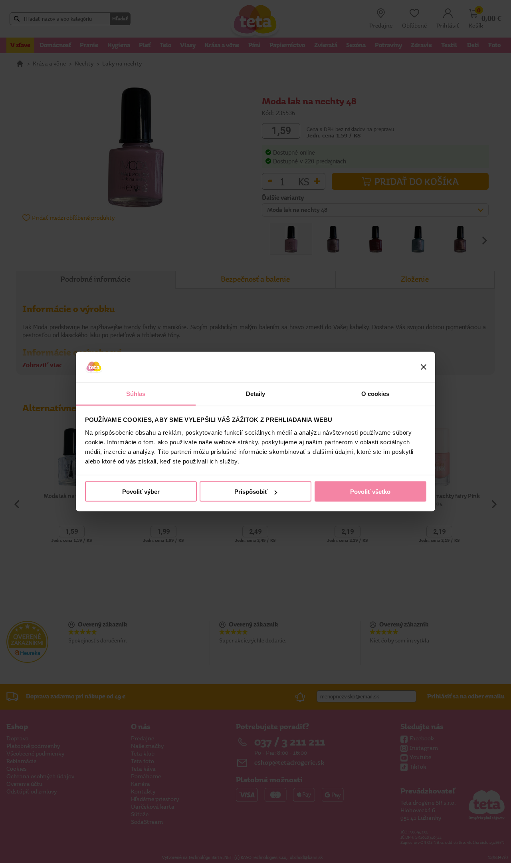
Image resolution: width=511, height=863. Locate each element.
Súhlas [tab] (136, 393)
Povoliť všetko (370, 491)
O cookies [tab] (375, 393)
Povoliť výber (141, 491)
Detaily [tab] (255, 393)
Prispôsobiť (250, 491)
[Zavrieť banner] (423, 367)
